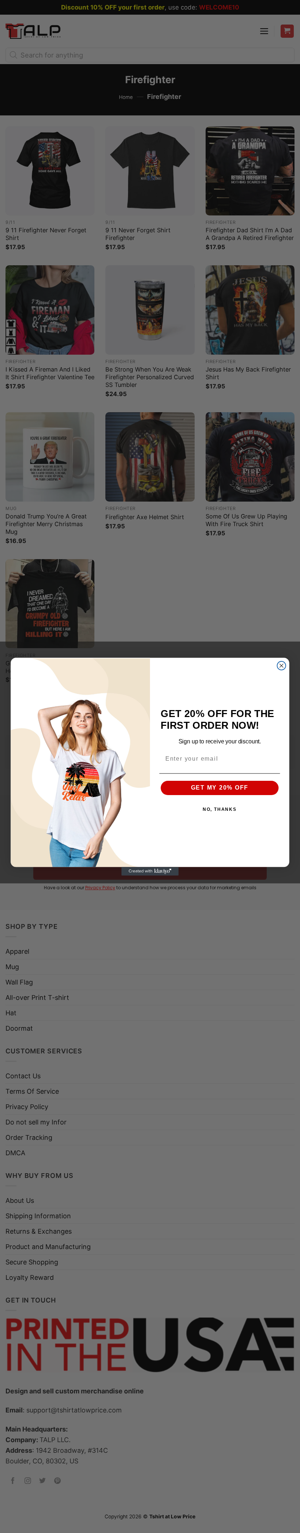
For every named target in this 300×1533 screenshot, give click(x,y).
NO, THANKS (220, 809)
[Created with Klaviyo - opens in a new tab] (150, 871)
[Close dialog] (281, 665)
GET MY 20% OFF (219, 787)
